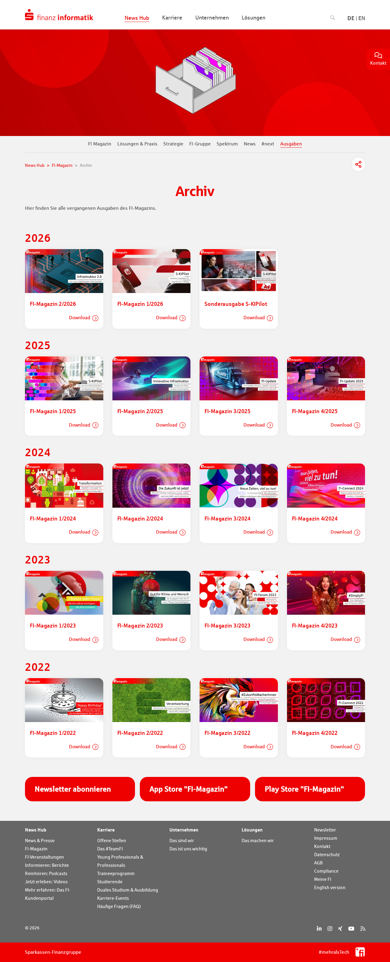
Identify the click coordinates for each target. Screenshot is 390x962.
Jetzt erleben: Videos (46, 881)
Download (79, 317)
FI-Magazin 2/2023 (140, 625)
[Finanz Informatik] (59, 14)
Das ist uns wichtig (188, 848)
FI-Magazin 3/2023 (227, 625)
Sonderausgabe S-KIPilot (235, 303)
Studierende (109, 881)
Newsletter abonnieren (73, 789)
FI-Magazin (36, 848)
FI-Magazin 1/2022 (53, 732)
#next (267, 144)
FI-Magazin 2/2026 (53, 303)
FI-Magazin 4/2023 (315, 625)
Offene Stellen (111, 840)
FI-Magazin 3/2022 (227, 732)
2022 (38, 666)
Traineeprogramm (116, 873)
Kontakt (322, 846)
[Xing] (340, 928)
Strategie (173, 144)
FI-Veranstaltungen (44, 857)
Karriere (106, 829)
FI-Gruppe (200, 144)
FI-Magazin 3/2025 (227, 411)
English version (330, 887)
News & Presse (40, 840)
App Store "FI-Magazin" (189, 789)
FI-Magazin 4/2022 (315, 732)
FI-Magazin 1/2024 (53, 518)
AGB (318, 862)
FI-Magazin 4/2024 (315, 518)
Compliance (326, 871)
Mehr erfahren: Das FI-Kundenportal (47, 894)
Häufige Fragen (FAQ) (119, 906)
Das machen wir (258, 840)
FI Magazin (99, 144)
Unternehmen (183, 829)
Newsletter (325, 829)
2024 (38, 452)
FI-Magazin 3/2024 (227, 518)
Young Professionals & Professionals (120, 861)
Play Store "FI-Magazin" (304, 789)
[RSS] (362, 928)
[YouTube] (351, 928)
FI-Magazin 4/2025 (315, 411)
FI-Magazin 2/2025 (140, 411)
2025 (38, 345)
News (250, 144)
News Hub (35, 829)
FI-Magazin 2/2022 (140, 732)
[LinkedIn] (319, 928)
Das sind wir (181, 840)
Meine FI (322, 879)
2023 (38, 559)
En (361, 18)
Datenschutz (327, 854)
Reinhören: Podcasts (46, 873)
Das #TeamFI (110, 848)
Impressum (325, 838)
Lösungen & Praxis (137, 144)
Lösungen (252, 829)
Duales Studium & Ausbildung (127, 889)
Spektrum (227, 144)
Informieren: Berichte (47, 865)
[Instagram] (330, 928)
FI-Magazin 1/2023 (53, 625)
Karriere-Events (113, 898)
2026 (38, 237)
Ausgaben (291, 144)
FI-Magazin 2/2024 (140, 518)
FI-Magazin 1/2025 (53, 411)
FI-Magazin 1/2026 (140, 303)
